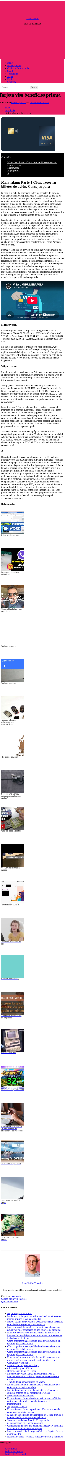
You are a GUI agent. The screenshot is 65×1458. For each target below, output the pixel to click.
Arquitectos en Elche (17, 1406)
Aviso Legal (11, 1448)
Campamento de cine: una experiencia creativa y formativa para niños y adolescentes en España (35, 1427)
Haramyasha (13, 168)
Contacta (11, 82)
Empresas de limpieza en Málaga (23, 1365)
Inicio (10, 62)
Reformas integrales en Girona (21, 1371)
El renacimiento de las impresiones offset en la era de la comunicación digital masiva (33, 1410)
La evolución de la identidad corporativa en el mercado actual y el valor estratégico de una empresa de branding (33, 1328)
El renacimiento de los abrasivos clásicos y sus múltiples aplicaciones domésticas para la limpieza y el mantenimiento (34, 1401)
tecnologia (16, 1296)
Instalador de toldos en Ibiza (20, 1395)
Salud (10, 71)
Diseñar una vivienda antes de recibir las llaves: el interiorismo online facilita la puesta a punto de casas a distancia (33, 1376)
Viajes (10, 76)
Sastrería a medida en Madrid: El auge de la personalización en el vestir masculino (28, 1421)
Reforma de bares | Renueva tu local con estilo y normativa (35, 1436)
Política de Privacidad (15, 1454)
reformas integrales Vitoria (19, 1368)
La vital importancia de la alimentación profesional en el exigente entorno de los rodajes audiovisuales (33, 1391)
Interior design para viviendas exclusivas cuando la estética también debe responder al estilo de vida (35, 1323)
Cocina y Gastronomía (18, 68)
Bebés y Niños (14, 65)
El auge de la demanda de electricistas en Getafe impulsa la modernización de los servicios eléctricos (35, 1416)
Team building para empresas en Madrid (26, 1382)
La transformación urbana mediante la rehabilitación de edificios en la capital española (33, 1386)
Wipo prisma (13, 170)
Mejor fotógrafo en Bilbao (19, 1313)
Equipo (10, 79)
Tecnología (12, 73)
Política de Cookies (14, 1451)
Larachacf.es (32, 18)
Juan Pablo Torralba (39, 102)
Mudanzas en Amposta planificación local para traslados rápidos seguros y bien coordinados (34, 1317)
